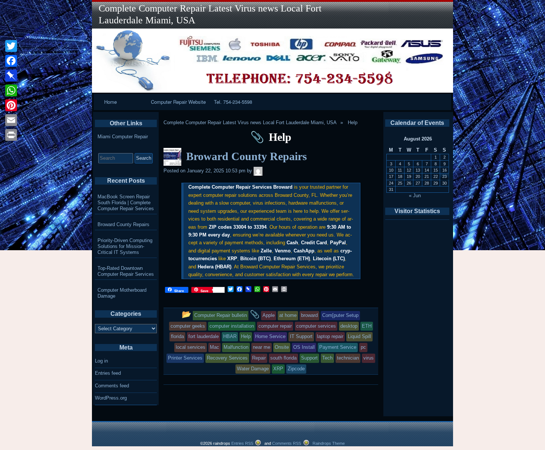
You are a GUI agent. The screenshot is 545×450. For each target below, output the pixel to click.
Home (110, 101)
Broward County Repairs (123, 224)
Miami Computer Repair (123, 136)
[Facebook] (11, 60)
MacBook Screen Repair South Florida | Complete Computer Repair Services (126, 202)
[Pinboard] (11, 75)
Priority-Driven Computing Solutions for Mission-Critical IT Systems (125, 246)
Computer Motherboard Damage (122, 293)
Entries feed (108, 373)
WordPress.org (111, 398)
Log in (101, 361)
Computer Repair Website (178, 101)
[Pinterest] (11, 105)
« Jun (415, 195)
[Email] (11, 120)
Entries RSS (242, 443)
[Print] (11, 135)
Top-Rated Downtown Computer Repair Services (126, 271)
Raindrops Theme (329, 443)
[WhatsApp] (11, 90)
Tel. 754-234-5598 (233, 101)
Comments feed (112, 385)
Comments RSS (286, 443)
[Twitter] (11, 46)
